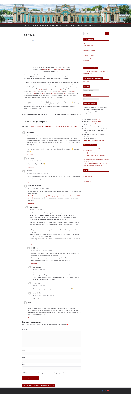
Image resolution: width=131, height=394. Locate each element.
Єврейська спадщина (89, 50)
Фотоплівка (86, 60)
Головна (26, 25)
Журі (85, 25)
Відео (84, 43)
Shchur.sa (60, 91)
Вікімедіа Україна (91, 145)
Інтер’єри (85, 53)
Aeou (47, 90)
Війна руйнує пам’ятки (89, 45)
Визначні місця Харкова (89, 63)
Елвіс (65, 93)
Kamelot (35, 91)
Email (24, 357)
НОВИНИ (35, 25)
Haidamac (62, 90)
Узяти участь (44, 25)
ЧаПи (72, 25)
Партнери (79, 25)
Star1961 (73, 91)
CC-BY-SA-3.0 (58, 71)
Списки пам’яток (55, 25)
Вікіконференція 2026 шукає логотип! (93, 153)
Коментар (25, 329)
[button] (29, 25)
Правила (65, 25)
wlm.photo (86, 81)
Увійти (85, 174)
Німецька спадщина (88, 55)
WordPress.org (87, 181)
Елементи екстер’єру (88, 48)
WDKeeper (53, 93)
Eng (100, 25)
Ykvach (43, 93)
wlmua (98, 119)
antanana (34, 38)
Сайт (23, 365)
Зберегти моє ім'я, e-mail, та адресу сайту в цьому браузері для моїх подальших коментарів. (51, 373)
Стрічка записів (87, 176)
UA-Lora (34, 93)
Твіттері (100, 121)
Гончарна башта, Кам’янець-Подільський (54, 69)
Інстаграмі (94, 121)
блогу (94, 123)
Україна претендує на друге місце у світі (67, 114)
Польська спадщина (88, 58)
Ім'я (24, 350)
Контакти (92, 25)
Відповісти (30, 154)
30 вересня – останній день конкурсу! (35, 114)
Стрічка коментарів (88, 179)
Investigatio (75, 90)
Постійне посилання (43, 135)
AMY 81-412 (39, 90)
